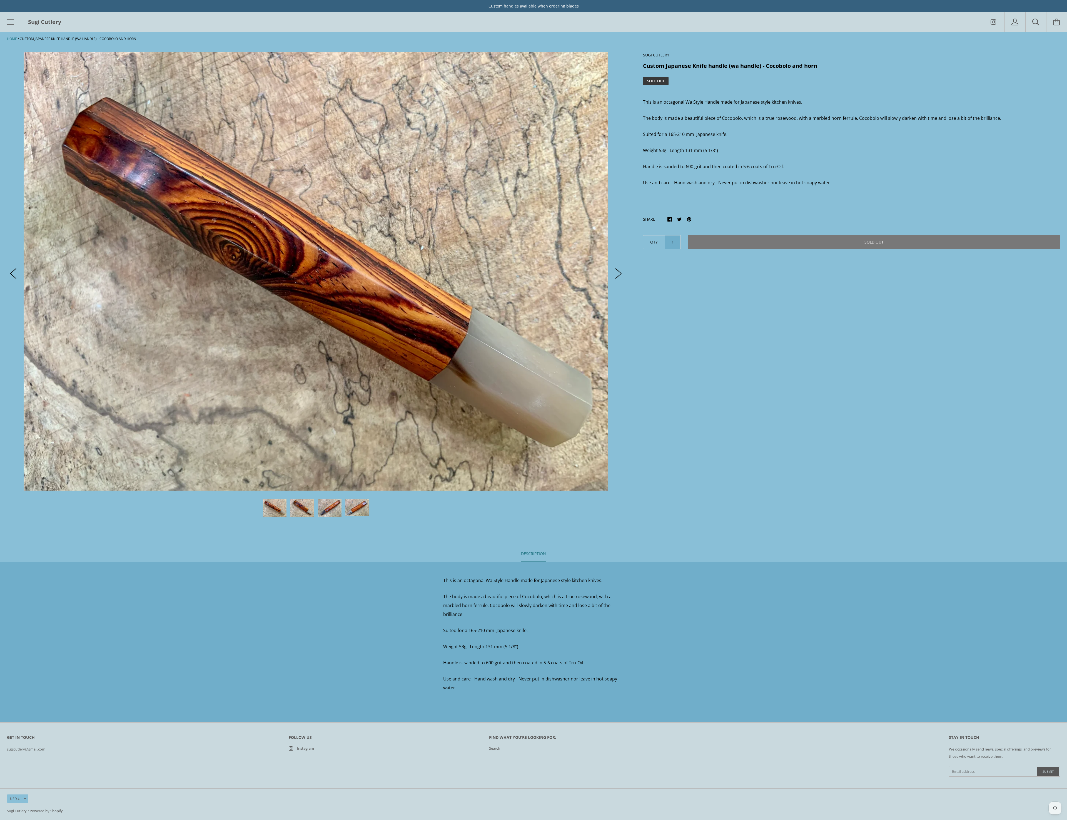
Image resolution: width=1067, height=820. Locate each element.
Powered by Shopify (46, 810)
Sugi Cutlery (17, 810)
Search (494, 748)
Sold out (874, 242)
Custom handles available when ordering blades (533, 6)
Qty (654, 242)
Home (12, 38)
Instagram (305, 748)
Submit (1048, 771)
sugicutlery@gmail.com (26, 749)
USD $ (15, 798)
